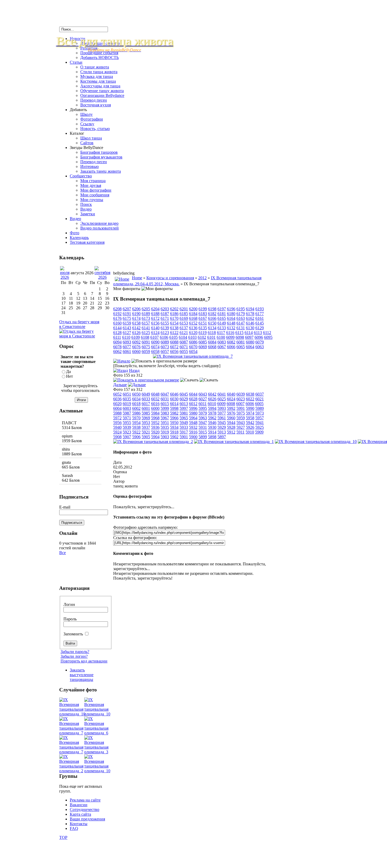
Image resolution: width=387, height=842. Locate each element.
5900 (193, 437)
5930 (212, 427)
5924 (117, 432)
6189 (146, 313)
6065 (240, 347)
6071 (184, 347)
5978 (212, 413)
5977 (221, 413)
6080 (250, 342)
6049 (146, 394)
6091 (146, 342)
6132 (231, 328)
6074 (155, 347)
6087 (184, 342)
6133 (221, 328)
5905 (146, 437)
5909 (259, 432)
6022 (250, 399)
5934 (174, 427)
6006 (250, 403)
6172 (155, 318)
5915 (203, 432)
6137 (184, 328)
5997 (184, 408)
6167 (203, 318)
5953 (146, 422)
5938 (136, 427)
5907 (127, 437)
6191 (127, 313)
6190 (136, 313)
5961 (221, 418)
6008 (231, 403)
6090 (155, 342)
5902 (174, 437)
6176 (117, 318)
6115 (239, 332)
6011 (203, 403)
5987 (127, 413)
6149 (221, 323)
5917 (184, 432)
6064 (250, 347)
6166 (212, 318)
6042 (212, 394)
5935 (165, 427)
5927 (240, 427)
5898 (212, 437)
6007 (240, 403)
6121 (184, 332)
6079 (259, 342)
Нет (69, 376)
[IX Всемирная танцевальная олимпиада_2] (153, 441)
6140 (155, 328)
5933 (184, 427)
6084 (212, 342)
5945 (221, 422)
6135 (203, 328)
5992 (231, 408)
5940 (117, 427)
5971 (127, 418)
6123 (165, 332)
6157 (146, 323)
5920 (155, 432)
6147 (240, 323)
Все (62, 552)
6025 (221, 399)
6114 (249, 332)
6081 (240, 342)
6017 (146, 403)
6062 (117, 351)
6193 (259, 309)
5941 (259, 422)
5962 (212, 418)
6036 (117, 399)
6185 (184, 313)
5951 (165, 422)
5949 (184, 422)
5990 (250, 408)
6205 (146, 309)
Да (68, 371)
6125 (146, 332)
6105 (173, 337)
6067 (221, 347)
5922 (136, 432)
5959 (240, 418)
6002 (136, 408)
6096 (259, 337)
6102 (202, 337)
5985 (146, 413)
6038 (250, 394)
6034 (136, 399)
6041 (221, 394)
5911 (240, 432)
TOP (63, 837)
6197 (221, 309)
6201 (184, 309)
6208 (117, 309)
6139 (165, 328)
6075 (146, 347)
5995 (203, 408)
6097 (249, 337)
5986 (136, 413)
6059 (146, 351)
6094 (117, 342)
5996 (193, 408)
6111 (117, 337)
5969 (146, 418)
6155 (165, 323)
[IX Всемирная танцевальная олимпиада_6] (96, 733)
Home (137, 278)
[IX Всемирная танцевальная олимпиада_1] (234, 441)
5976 (231, 413)
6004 (117, 408)
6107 (154, 337)
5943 (240, 422)
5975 (240, 413)
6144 (117, 328)
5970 (136, 418)
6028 (193, 399)
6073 (165, 347)
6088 (174, 342)
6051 (127, 394)
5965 (184, 418)
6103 (192, 337)
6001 (146, 408)
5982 (174, 413)
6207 (127, 309)
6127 (127, 332)
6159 (127, 323)
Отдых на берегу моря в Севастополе (79, 324)
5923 (127, 432)
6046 (174, 394)
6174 (136, 318)
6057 (165, 351)
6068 (212, 347)
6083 (221, 342)
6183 (203, 313)
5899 (203, 437)
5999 (165, 408)
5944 (231, 422)
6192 (117, 313)
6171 (165, 318)
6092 (136, 342)
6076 (136, 347)
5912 (231, 432)
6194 (250, 309)
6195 (240, 309)
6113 (258, 332)
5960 (231, 418)
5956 (117, 422)
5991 (240, 408)
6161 (259, 318)
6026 (212, 399)
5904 (155, 437)
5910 (250, 432)
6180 (231, 313)
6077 (127, 347)
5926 (250, 427)
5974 (250, 413)
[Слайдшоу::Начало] (121, 361)
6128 (117, 332)
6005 (259, 403)
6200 (193, 309)
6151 (203, 323)
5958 (250, 418)
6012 (193, 403)
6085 (203, 342)
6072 (174, 347)
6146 (250, 323)
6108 (145, 337)
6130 (250, 328)
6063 (259, 347)
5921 (146, 432)
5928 (231, 427)
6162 (250, 318)
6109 (135, 337)
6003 (127, 408)
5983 (165, 413)
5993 (221, 408)
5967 (165, 418)
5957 (259, 418)
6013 (184, 403)
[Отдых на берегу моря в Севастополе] (80, 336)
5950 (174, 422)
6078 (117, 347)
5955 (127, 422)
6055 (184, 351)
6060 (136, 351)
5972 (117, 418)
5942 (250, 422)
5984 (155, 413)
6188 (155, 313)
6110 (126, 337)
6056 (174, 351)
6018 (136, 403)
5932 (193, 427)
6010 (212, 403)
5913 (221, 432)
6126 (136, 332)
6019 (127, 403)
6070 (193, 347)
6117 (221, 332)
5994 (212, 408)
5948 (193, 422)
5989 (259, 408)
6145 (259, 323)
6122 (174, 332)
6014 (174, 403)
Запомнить (73, 634)
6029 (184, 399)
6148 (231, 323)
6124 (155, 332)
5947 (203, 422)
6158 (136, 323)
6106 (164, 337)
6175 (127, 318)
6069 (203, 347)
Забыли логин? (74, 656)
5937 (146, 427)
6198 (212, 309)
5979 (203, 413)
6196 (231, 309)
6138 (174, 328)
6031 (165, 399)
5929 (221, 427)
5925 (259, 427)
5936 (155, 427)
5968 (155, 418)
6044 (193, 394)
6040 (231, 394)
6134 (212, 328)
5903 (165, 437)
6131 (240, 328)
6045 (184, 394)
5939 (127, 427)
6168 (193, 318)
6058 (155, 351)
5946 (212, 422)
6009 (221, 403)
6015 (165, 403)
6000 (155, 408)
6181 (221, 313)
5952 (155, 422)
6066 (231, 347)
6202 (174, 309)
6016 (155, 403)
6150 (212, 323)
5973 (259, 413)
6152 (193, 323)
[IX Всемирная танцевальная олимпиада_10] (316, 441)
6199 (203, 309)
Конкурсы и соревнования (170, 278)
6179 (240, 313)
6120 (193, 332)
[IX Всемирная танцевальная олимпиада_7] (193, 356)
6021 (259, 399)
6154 (174, 323)
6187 (165, 313)
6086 (193, 342)
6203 (165, 309)
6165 (221, 318)
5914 (212, 432)
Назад (134, 370)
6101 (211, 337)
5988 (117, 413)
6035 (127, 399)
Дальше (120, 384)
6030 (174, 399)
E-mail (64, 507)
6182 (212, 313)
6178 (250, 313)
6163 (240, 318)
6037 (259, 394)
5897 (221, 437)
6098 (240, 337)
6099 (230, 337)
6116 (230, 332)
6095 (268, 337)
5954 (136, 422)
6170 (174, 318)
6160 (117, 323)
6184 (193, 313)
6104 (183, 337)
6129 (259, 328)
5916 (193, 432)
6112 (267, 332)
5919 (165, 432)
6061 (127, 351)
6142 (136, 328)
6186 (174, 313)
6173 (146, 318)
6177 (259, 313)
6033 (146, 399)
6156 (155, 323)
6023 (240, 399)
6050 (136, 394)
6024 (231, 399)
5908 (117, 437)
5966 (174, 418)
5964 (193, 418)
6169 (184, 318)
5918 (174, 432)
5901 (184, 437)
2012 (202, 278)
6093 (127, 342)
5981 (184, 413)
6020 (117, 403)
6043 (203, 394)
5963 (203, 418)
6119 (203, 332)
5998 (174, 408)
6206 (136, 309)
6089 (165, 342)
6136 (193, 328)
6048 (155, 394)
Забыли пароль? (75, 651)
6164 (231, 318)
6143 (127, 328)
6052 (117, 394)
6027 (203, 399)
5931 (203, 427)
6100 (221, 337)
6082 (231, 342)
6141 (146, 328)
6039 (240, 394)
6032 (155, 399)
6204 (155, 309)
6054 (193, 351)
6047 (165, 394)
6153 (184, 323)
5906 (136, 437)
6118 (212, 332)
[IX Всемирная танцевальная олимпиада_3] (96, 752)
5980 (193, 413)
